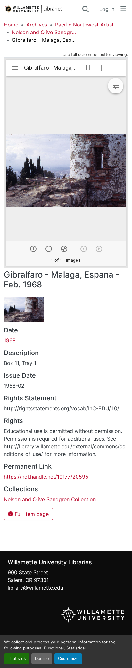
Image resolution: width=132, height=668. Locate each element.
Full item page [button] (31, 514)
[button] (42, 9)
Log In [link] (106, 9)
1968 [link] (10, 340)
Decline (42, 658)
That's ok (17, 658)
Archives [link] (36, 24)
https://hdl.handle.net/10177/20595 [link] (46, 476)
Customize (68, 658)
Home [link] (11, 24)
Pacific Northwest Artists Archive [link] (87, 24)
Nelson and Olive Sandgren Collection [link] (44, 32)
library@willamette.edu (35, 587)
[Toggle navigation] (123, 9)
